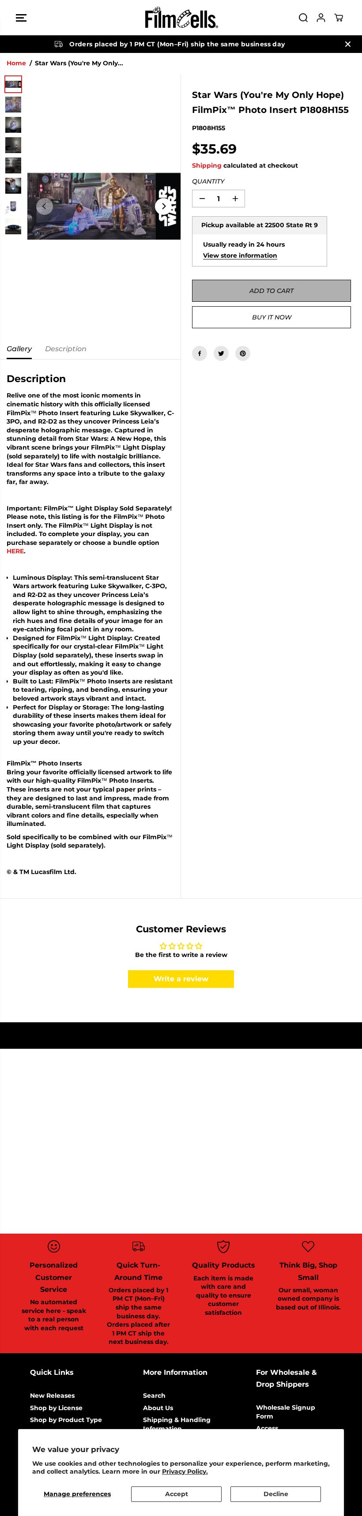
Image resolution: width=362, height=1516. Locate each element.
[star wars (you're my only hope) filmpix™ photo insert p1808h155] (104, 206)
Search (154, 1396)
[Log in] (321, 18)
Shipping (207, 165)
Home (16, 63)
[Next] (163, 206)
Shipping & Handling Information (177, 1424)
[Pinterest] (242, 353)
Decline (276, 1494)
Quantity (208, 181)
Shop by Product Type (66, 1420)
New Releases (52, 1396)
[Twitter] (221, 353)
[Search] (303, 18)
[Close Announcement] (347, 44)
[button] (21, 17)
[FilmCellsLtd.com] (181, 17)
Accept (176, 1494)
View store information (240, 255)
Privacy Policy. (185, 1471)
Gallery (19, 349)
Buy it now (271, 317)
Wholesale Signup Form (285, 1411)
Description (66, 349)
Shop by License (56, 1408)
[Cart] (339, 18)
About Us (158, 1408)
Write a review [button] (181, 979)
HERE (15, 551)
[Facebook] (199, 353)
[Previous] (44, 206)
